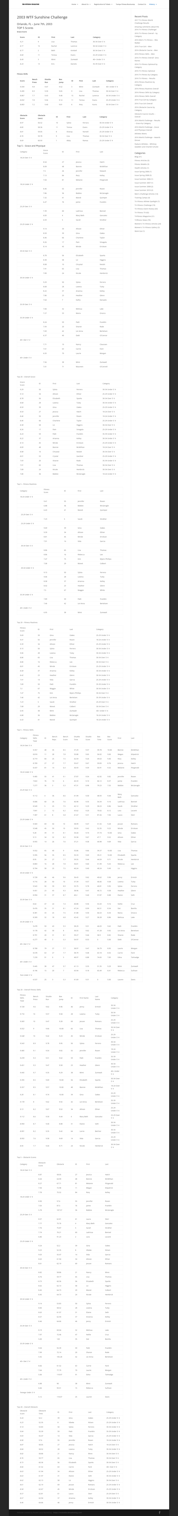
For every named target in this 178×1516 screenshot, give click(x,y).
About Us (85, 4)
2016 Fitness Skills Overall (145, 96)
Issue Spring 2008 (142, 175)
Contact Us (142, 4)
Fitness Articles (141, 160)
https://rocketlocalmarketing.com (67, 1512)
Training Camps (141, 197)
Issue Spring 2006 (142, 171)
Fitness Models (141, 164)
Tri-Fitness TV (140, 212)
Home (74, 4)
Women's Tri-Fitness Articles (146, 224)
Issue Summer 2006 (143, 179)
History (152, 4)
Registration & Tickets (102, 4)
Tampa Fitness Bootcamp (125, 4)
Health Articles (141, 168)
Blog (136, 157)
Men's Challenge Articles (145, 194)
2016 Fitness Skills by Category (147, 92)
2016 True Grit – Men (143, 46)
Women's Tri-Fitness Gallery (146, 227)
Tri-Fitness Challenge (143, 205)
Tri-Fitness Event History (144, 209)
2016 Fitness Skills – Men (145, 54)
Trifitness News (141, 220)
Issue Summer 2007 (143, 183)
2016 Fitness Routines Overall (147, 88)
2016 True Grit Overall (144, 103)
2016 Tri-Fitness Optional (145, 71)
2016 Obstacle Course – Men (146, 50)
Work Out (138, 231)
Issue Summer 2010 (143, 190)
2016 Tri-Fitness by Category (146, 74)
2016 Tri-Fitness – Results (145, 78)
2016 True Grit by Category (145, 100)
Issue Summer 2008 (143, 186)
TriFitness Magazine (143, 216)
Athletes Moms (141, 133)
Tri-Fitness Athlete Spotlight (146, 201)
